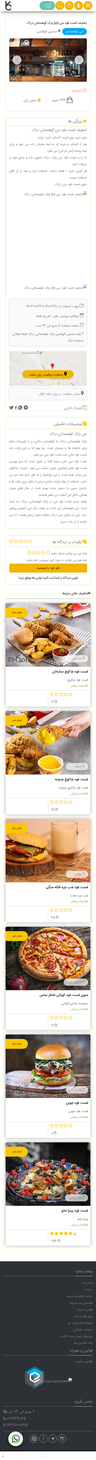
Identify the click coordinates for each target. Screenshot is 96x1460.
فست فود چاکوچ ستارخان (70, 672)
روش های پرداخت (83, 1316)
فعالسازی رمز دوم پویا (81, 1303)
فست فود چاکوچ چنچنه (71, 779)
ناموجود (77, 91)
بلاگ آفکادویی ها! (83, 1343)
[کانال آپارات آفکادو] (34, 1439)
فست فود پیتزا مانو (74, 1211)
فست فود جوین (77, 1103)
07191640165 (16, 1419)
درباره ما (88, 1289)
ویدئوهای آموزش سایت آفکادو (77, 1336)
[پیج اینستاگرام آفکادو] (62, 1439)
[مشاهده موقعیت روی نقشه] (48, 369)
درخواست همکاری (83, 1329)
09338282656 (17, 1425)
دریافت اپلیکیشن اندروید (80, 1296)
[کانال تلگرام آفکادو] (53, 1439)
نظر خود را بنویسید (48, 568)
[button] (79, 7)
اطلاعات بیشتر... (78, 686)
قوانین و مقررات (84, 1309)
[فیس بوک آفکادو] (43, 1439)
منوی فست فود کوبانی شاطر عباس (64, 995)
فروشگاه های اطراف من (80, 1323)
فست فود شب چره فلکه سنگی (67, 887)
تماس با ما (87, 1283)
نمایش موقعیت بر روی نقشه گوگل (60, 394)
